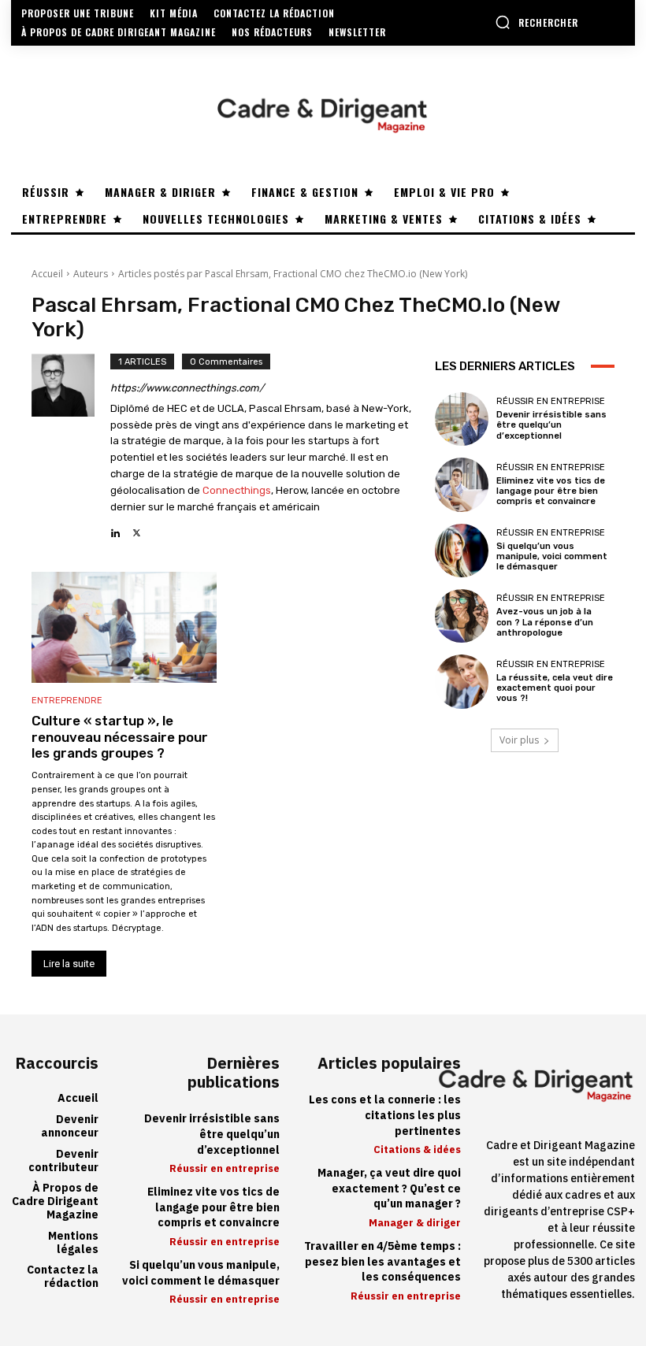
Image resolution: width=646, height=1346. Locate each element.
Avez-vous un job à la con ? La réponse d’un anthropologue (544, 621)
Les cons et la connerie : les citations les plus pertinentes (385, 1115)
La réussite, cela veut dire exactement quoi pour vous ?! (554, 688)
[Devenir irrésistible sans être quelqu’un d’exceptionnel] (461, 419)
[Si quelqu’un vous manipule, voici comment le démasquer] (461, 550)
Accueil (47, 273)
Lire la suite (69, 964)
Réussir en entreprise (550, 401)
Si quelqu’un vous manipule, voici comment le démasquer (551, 556)
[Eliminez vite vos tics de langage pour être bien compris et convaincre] (461, 484)
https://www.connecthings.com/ (187, 388)
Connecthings (236, 490)
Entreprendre (67, 700)
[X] (137, 529)
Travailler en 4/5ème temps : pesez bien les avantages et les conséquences (382, 1261)
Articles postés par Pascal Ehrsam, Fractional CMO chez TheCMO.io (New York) (292, 273)
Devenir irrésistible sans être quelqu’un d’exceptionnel (551, 425)
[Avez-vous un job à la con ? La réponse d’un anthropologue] (461, 616)
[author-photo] (71, 447)
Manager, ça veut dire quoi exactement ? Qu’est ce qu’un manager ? (389, 1188)
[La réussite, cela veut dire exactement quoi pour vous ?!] (461, 681)
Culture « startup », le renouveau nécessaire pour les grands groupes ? (120, 737)
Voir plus (519, 740)
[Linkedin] (115, 529)
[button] (536, 22)
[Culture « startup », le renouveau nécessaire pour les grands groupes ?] (124, 627)
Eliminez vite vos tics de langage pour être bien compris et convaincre (550, 491)
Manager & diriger (415, 1222)
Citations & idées (417, 1149)
